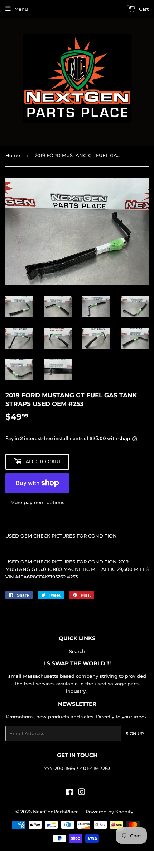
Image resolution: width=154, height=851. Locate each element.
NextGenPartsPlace (56, 811)
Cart (143, 9)
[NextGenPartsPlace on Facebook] (69, 793)
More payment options (37, 502)
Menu (21, 9)
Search (77, 651)
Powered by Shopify (109, 811)
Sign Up (135, 733)
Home (12, 155)
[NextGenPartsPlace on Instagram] (81, 793)
